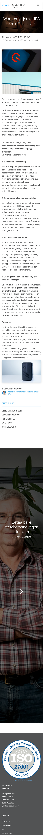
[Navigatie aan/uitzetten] (38, 5)
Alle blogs (6, 37)
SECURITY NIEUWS (21, 37)
